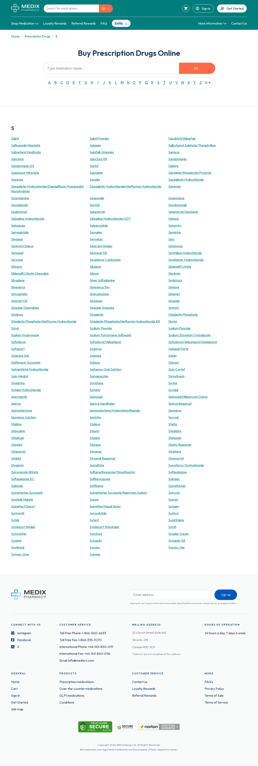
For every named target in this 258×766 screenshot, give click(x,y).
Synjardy (96, 541)
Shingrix (16, 267)
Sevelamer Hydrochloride (186, 260)
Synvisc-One (20, 554)
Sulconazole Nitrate (24, 472)
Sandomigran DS (22, 166)
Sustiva (173, 513)
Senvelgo (96, 239)
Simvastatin (19, 294)
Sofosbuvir (18, 342)
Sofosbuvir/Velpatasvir (105, 342)
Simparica (18, 287)
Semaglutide (20, 232)
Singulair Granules (102, 308)
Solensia (95, 356)
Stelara (95, 438)
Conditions (66, 702)
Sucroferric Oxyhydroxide (186, 465)
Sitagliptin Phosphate (183, 314)
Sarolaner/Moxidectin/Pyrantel (189, 173)
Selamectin (97, 212)
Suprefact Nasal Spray (105, 506)
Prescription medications (76, 682)
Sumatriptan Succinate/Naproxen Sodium (118, 493)
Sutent (94, 520)
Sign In (15, 695)
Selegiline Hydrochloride (27, 219)
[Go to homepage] (25, 8)
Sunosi (94, 499)
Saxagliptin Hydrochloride (186, 179)
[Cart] (185, 8)
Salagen (95, 145)
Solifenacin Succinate (26, 362)
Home (15, 36)
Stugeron (17, 465)
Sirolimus (17, 314)
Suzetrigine (176, 520)
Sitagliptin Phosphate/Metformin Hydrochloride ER (125, 321)
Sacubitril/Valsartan (182, 138)
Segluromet (19, 212)
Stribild (16, 458)
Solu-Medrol (19, 376)
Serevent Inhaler (101, 246)
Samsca (173, 152)
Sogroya (95, 349)
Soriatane (96, 383)
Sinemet (174, 294)
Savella (95, 179)
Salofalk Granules (102, 152)
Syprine (95, 554)
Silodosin (174, 273)
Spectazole (19, 397)
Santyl (94, 166)
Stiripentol (18, 451)
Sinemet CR (19, 301)
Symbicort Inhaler (23, 527)
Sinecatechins (99, 294)
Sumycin (174, 493)
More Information (210, 23)
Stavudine (18, 431)
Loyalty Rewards (55, 23)
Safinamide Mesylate (25, 145)
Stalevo (95, 424)
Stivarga (95, 451)
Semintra (174, 232)
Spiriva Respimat (180, 404)
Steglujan (17, 438)
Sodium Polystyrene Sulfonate (110, 335)
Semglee (96, 232)
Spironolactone (21, 410)
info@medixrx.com (81, 660)
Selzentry (175, 225)
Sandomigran (177, 159)
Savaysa (17, 179)
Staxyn (94, 431)
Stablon (16, 424)
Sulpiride (17, 486)
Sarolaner (96, 173)
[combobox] (71, 8)
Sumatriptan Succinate (27, 493)
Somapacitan (99, 376)
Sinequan (96, 301)
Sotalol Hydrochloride (26, 390)
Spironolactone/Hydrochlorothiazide (115, 410)
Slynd (15, 328)
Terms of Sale (214, 695)
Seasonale (97, 198)
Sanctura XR (98, 159)
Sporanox (175, 410)
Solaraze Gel (20, 356)
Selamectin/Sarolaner (183, 212)
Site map (17, 709)
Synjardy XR (176, 541)
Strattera (174, 451)
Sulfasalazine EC (22, 479)
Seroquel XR (98, 253)
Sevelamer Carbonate (105, 260)
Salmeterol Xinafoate (26, 152)
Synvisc (95, 547)
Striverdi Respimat (102, 458)
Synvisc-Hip (176, 547)
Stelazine (174, 438)
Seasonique (176, 198)
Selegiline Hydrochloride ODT (110, 219)
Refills (119, 23)
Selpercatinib (99, 225)
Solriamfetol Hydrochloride (29, 369)
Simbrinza (175, 280)
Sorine (172, 383)
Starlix (172, 424)
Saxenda (174, 186)
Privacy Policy (214, 689)
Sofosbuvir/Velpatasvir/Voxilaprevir (192, 342)
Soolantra (18, 383)
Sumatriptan (177, 486)
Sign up (226, 595)
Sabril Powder (99, 138)
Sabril (15, 138)
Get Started (235, 8)
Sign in (206, 8)
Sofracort (18, 349)
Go (104, 8)
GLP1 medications (71, 695)
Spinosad (96, 397)
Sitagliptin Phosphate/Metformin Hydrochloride (44, 321)
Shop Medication (22, 23)
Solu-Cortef (176, 369)
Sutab (15, 520)
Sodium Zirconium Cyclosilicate (189, 335)
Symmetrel (18, 534)
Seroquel (17, 253)
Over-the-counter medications (80, 689)
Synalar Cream (178, 534)
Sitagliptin (96, 314)
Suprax (173, 499)
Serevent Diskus (22, 246)
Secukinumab (177, 205)
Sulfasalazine (177, 472)
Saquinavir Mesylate (25, 173)
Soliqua (95, 362)
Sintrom (173, 308)
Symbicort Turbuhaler (105, 527)
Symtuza (96, 534)
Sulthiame (96, 486)
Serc (171, 239)
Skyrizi (172, 321)
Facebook (24, 640)
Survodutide (98, 513)
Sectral (95, 205)
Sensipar (17, 239)
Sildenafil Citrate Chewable (30, 273)
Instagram (24, 633)
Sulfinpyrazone (100, 479)
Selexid (173, 219)
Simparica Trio (99, 287)
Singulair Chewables (25, 308)
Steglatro (174, 431)
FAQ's (209, 682)
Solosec (173, 362)
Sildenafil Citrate (179, 267)
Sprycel (173, 417)
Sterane (95, 445)
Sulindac (174, 479)
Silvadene (18, 280)
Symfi (172, 527)
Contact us (139, 682)
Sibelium (95, 267)
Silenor (94, 273)
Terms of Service (216, 702)
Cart (14, 689)
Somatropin (176, 376)
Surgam (173, 506)
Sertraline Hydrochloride (185, 253)
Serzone (17, 260)
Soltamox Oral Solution (105, 369)
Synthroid (17, 547)
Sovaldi (173, 390)
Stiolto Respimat (179, 445)
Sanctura (17, 159)
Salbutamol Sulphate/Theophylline (192, 145)
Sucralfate (97, 465)
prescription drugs (37, 36)
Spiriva (16, 404)
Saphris (173, 166)
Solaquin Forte (178, 349)
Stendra (16, 445)
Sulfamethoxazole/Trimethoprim (112, 472)
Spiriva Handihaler (102, 404)
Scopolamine (20, 198)
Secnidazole (19, 205)
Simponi (173, 287)
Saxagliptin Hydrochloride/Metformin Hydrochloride (125, 186)
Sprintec (95, 417)
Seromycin (175, 246)
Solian (172, 356)
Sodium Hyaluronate (25, 335)
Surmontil (17, 513)
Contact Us (239, 23)
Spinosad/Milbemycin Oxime (188, 397)
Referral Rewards (83, 23)
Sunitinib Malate (22, 499)
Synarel (16, 541)
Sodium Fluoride (179, 328)
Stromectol (176, 458)
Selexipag (18, 225)
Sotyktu (95, 390)
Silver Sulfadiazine (102, 280)
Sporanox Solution (23, 417)
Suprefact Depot (23, 506)
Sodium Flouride (101, 328)
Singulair (174, 301)
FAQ (104, 23)
